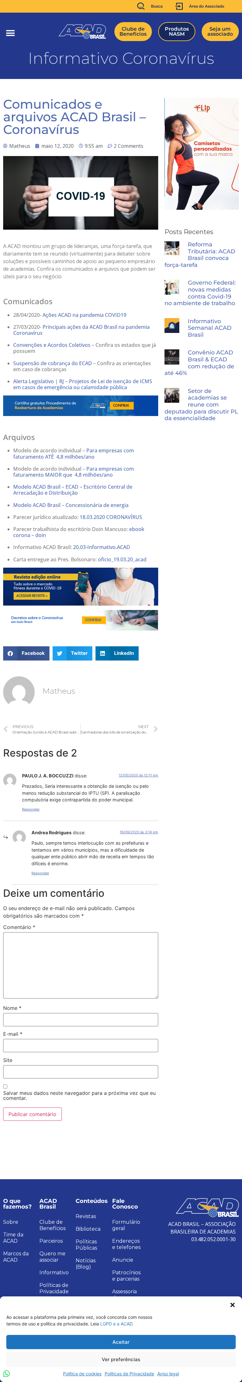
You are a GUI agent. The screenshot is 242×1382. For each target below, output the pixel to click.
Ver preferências (121, 1359)
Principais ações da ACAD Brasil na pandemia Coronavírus (81, 329)
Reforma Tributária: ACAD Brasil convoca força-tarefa (199, 255)
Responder (31, 809)
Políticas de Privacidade (129, 1373)
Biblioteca (88, 1229)
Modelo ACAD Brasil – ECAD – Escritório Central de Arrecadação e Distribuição (72, 489)
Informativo (54, 1273)
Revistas (86, 1216)
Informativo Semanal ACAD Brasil (210, 328)
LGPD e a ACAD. (117, 1323)
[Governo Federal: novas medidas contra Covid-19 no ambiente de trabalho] (171, 287)
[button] (232, 1304)
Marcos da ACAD (16, 1257)
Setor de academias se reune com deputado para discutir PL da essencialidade (201, 405)
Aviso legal (168, 1373)
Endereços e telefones (126, 1244)
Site (7, 1060)
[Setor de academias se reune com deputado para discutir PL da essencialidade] (171, 395)
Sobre (10, 1222)
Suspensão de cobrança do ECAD (52, 363)
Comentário (19, 927)
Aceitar (121, 1342)
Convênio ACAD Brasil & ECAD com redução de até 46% (199, 363)
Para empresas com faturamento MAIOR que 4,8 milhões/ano (73, 471)
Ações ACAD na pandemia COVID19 (84, 314)
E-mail (12, 1033)
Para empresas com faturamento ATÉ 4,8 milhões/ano (73, 453)
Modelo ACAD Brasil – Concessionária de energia (71, 505)
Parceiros (51, 1241)
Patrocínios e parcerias (126, 1276)
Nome (12, 1008)
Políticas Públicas (86, 1245)
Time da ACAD (13, 1238)
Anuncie (122, 1260)
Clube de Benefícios (52, 1225)
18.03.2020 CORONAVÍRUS (111, 517)
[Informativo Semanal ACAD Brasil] (171, 325)
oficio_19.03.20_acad (122, 559)
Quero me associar (52, 1257)
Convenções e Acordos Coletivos (51, 344)
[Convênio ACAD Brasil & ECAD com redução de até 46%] (171, 356)
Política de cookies (82, 1373)
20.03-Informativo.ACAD (101, 547)
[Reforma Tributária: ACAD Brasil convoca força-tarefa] (171, 248)
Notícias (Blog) (85, 1264)
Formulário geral (126, 1225)
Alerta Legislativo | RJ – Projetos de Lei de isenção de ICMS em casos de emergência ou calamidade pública (82, 384)
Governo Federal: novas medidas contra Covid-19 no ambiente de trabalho (200, 293)
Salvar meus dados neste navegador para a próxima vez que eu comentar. (79, 1095)
